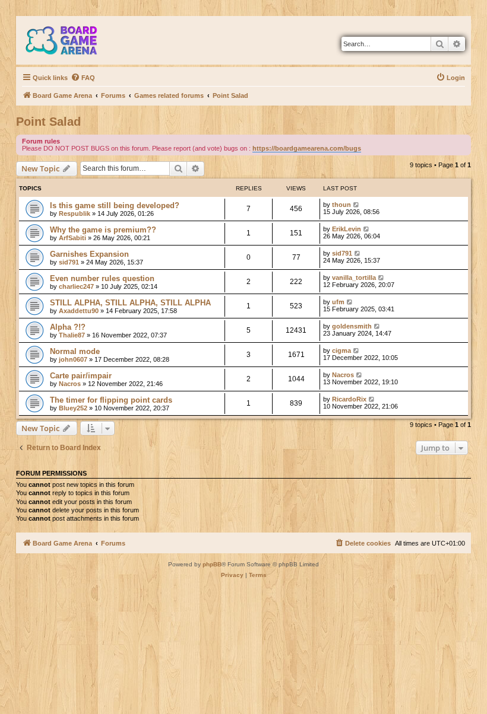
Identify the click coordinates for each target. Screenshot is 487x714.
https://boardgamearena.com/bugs (306, 148)
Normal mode (75, 351)
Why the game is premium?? (103, 229)
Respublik (74, 213)
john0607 (73, 359)
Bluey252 (73, 408)
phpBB (212, 564)
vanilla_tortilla (354, 277)
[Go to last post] (356, 204)
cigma (341, 350)
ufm (338, 301)
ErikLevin (346, 228)
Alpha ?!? (68, 327)
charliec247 (76, 286)
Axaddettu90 (79, 310)
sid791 (69, 262)
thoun (341, 204)
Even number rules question (102, 278)
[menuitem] (83, 78)
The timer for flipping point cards (111, 400)
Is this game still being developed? (114, 205)
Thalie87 (72, 335)
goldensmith (352, 326)
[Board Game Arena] (70, 40)
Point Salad (48, 121)
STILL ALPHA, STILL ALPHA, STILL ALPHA (130, 302)
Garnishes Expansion (89, 254)
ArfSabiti (72, 237)
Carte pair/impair (81, 375)
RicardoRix (349, 399)
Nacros (70, 383)
